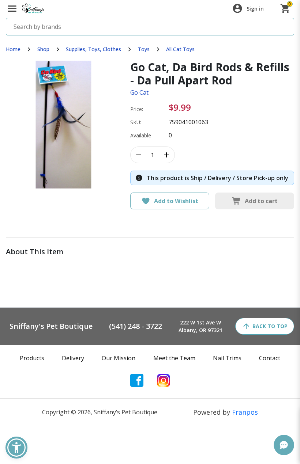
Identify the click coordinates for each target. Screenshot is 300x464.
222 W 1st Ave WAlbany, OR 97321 (200, 326)
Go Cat (139, 92)
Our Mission (118, 358)
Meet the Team (174, 358)
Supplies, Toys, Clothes (93, 49)
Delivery (73, 358)
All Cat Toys (180, 49)
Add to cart (261, 201)
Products (32, 358)
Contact (269, 358)
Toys (144, 49)
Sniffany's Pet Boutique (51, 326)
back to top (270, 326)
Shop (43, 49)
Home (13, 49)
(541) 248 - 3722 (135, 326)
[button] (16, 447)
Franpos (245, 412)
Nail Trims (227, 358)
